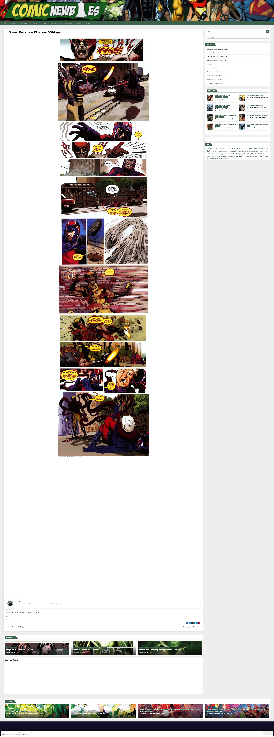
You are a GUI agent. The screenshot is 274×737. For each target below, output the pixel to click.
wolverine (60, 603)
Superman (239, 156)
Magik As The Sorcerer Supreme (19, 650)
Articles (13, 23)
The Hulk (17, 711)
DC (209, 150)
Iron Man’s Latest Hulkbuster (151, 713)
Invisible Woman (170, 709)
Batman (222, 148)
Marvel (11, 647)
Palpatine (260, 124)
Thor (261, 156)
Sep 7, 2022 (10, 715)
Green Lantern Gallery (253, 151)
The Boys (209, 64)
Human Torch (162, 709)
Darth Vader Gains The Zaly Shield (256, 107)
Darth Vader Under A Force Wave (256, 128)
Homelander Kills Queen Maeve (215, 71)
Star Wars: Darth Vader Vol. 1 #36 (224, 118)
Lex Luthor (227, 153)
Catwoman (249, 148)
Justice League (220, 154)
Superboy (232, 156)
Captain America (241, 148)
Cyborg (255, 148)
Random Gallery (162, 647)
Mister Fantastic (186, 709)
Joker (213, 153)
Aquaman (209, 148)
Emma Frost (83, 647)
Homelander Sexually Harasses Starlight (217, 49)
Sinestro (214, 156)
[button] (269, 23)
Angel (74, 647)
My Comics (87, 23)
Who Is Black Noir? (212, 68)
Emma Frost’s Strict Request (16, 627)
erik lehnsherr (28, 603)
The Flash (246, 156)
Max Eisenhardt (53, 603)
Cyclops (78, 647)
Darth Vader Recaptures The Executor (257, 97)
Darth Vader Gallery (225, 115)
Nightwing (240, 154)
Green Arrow (233, 151)
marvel (47, 603)
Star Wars (68, 23)
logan (40, 603)
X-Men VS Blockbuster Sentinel (86, 650)
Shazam (209, 156)
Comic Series (23, 23)
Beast (235, 148)
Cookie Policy (28, 734)
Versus (78, 23)
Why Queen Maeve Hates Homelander (217, 79)
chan (19, 601)
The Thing (147, 711)
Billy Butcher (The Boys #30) (214, 75)
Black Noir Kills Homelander (214, 53)
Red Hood (258, 153)
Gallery (152, 647)
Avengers (215, 148)
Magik (8, 647)
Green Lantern (242, 151)
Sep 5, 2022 (143, 715)
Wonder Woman (218, 158)
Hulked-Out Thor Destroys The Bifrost (89, 713)
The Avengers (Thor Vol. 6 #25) (219, 713)
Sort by (208, 35)
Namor (192, 709)
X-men (15, 647)
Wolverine (210, 158)
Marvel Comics (56, 23)
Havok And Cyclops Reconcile (190, 627)
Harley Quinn (263, 151)
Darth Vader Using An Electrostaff (256, 117)
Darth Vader (217, 95)
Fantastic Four (156, 709)
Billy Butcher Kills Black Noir (214, 83)
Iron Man (209, 154)
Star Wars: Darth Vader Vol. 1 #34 (224, 128)
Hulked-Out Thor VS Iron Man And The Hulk (24, 713)
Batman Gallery (229, 148)
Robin (262, 154)
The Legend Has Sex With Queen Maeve (217, 56)
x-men (63, 603)
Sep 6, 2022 (77, 715)
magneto (44, 603)
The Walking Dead (254, 156)
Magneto (93, 647)
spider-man (220, 156)
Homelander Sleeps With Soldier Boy (216, 60)
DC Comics (44, 23)
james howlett (35, 603)
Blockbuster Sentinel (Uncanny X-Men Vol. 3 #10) (159, 650)
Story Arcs (33, 23)
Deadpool (214, 151)
